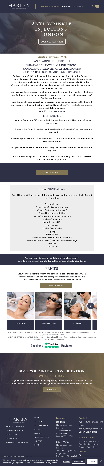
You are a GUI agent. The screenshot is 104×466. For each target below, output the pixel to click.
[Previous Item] (13, 306)
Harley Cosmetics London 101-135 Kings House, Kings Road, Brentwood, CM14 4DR (66, 451)
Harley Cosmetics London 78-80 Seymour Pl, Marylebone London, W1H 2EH (64, 431)
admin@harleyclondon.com (90, 428)
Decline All (78, 461)
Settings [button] (66, 461)
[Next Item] (90, 306)
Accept (92, 461)
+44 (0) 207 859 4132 (93, 422)
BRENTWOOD (62, 442)
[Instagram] (80, 455)
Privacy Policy (51, 462)
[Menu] (97, 6)
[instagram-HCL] (92, 6)
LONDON (60, 422)
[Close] (100, 461)
